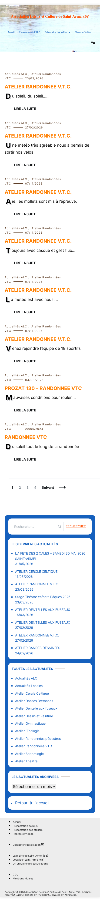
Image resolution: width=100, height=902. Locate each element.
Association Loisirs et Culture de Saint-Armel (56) (50, 16)
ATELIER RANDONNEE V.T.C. (38, 87)
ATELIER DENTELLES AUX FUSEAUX (42, 610)
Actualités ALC (16, 74)
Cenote (29, 894)
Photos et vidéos (23, 834)
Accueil (11, 32)
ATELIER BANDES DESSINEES (37, 648)
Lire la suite (25, 109)
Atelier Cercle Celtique (32, 693)
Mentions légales (23, 878)
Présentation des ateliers (56, 32)
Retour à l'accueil (32, 803)
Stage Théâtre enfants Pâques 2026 (42, 597)
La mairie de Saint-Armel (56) (30, 855)
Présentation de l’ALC (29, 32)
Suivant (48, 487)
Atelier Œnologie (27, 731)
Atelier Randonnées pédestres (38, 738)
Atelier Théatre (26, 761)
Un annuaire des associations (30, 863)
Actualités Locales (29, 686)
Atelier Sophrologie (29, 754)
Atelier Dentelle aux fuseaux (36, 708)
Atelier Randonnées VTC (33, 746)
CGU (15, 874)
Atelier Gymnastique (30, 723)
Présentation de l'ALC (25, 826)
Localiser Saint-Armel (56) (28, 859)
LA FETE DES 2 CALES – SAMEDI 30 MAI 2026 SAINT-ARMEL (50, 555)
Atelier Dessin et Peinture (34, 716)
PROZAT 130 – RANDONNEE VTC (43, 388)
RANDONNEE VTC (26, 437)
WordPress (70, 894)
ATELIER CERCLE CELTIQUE (36, 571)
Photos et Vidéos (83, 32)
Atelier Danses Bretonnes (34, 701)
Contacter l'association (28, 844)
